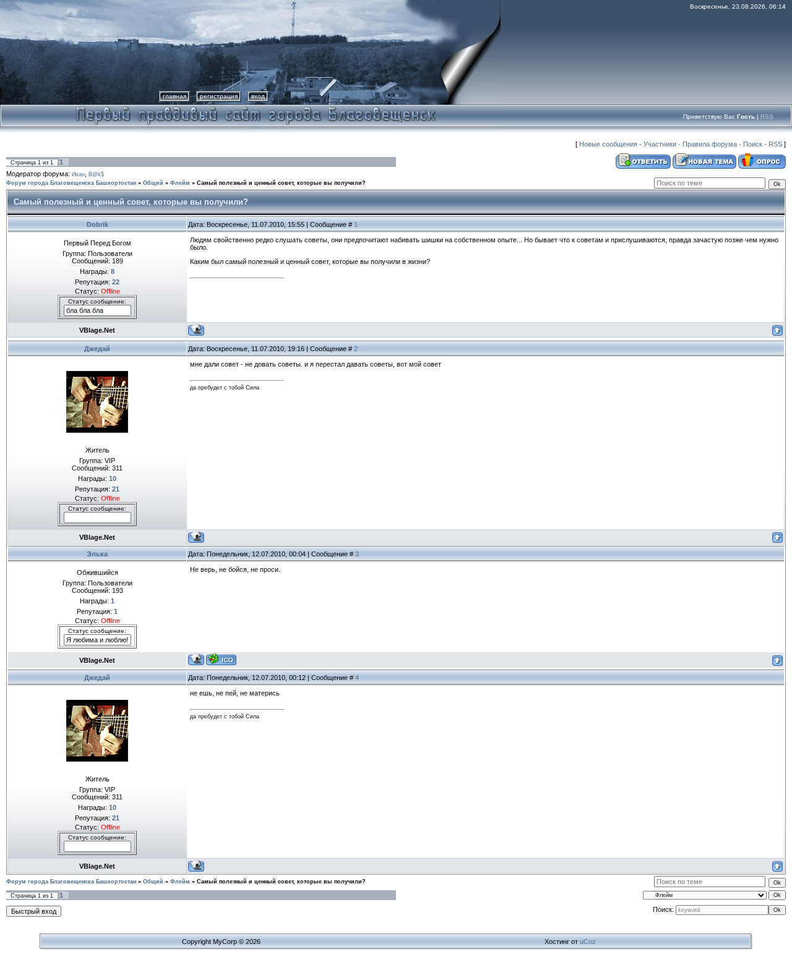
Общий (153, 183)
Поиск (752, 144)
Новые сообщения (608, 144)
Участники (660, 144)
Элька (97, 554)
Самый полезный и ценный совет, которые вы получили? (281, 183)
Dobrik (97, 224)
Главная (174, 96)
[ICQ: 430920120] (221, 659)
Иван (78, 174)
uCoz (588, 941)
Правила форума (709, 144)
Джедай (97, 348)
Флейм (180, 183)
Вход (258, 96)
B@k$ (96, 174)
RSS (766, 116)
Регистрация (219, 96)
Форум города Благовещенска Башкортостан (71, 183)
